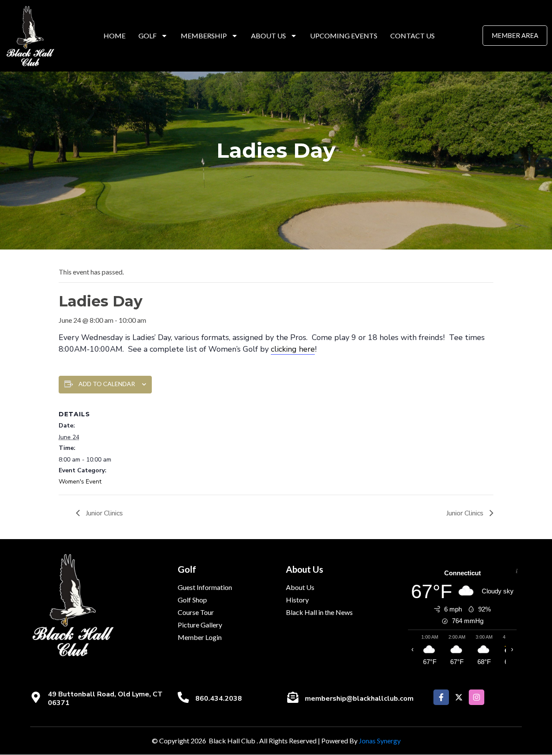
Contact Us (412, 35)
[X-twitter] (459, 697)
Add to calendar (106, 383)
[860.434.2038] (183, 697)
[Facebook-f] (441, 697)
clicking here (293, 349)
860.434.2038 (218, 698)
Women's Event (80, 481)
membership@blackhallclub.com (359, 698)
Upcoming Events (343, 35)
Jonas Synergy (380, 740)
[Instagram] (476, 697)
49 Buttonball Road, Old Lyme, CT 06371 (105, 698)
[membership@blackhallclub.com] (292, 697)
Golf (147, 35)
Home (114, 35)
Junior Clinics (103, 513)
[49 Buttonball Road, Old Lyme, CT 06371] (35, 697)
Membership (204, 35)
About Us (268, 35)
